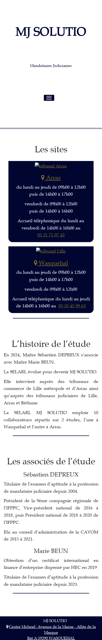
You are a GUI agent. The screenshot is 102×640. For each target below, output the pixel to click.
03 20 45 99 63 (72, 306)
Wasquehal (52, 263)
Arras (53, 177)
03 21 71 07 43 (51, 235)
